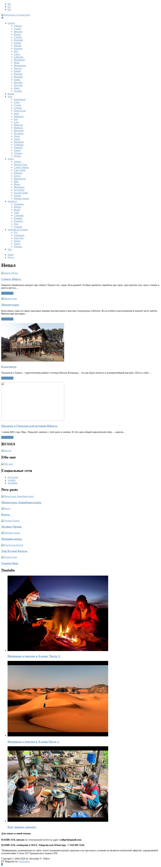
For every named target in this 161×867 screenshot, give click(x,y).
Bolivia (17, 207)
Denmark (18, 40)
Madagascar (20, 178)
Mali (16, 181)
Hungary (18, 48)
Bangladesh (19, 99)
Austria (17, 28)
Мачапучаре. (10, 304)
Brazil (17, 209)
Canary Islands (21, 167)
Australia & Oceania (18, 229)
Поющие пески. (11, 539)
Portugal (18, 74)
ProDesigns (24, 861)
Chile (16, 212)
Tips (10, 249)
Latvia (17, 54)
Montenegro (20, 65)
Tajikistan (18, 144)
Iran (16, 119)
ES (9, 6)
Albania (18, 26)
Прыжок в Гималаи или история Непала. (29, 426)
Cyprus (17, 105)
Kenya (17, 175)
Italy (16, 51)
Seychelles (19, 190)
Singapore (19, 142)
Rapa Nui (18, 238)
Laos (16, 122)
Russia (11, 93)
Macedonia (19, 59)
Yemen (17, 156)
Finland (17, 45)
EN (9, 9)
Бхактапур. (9, 366)
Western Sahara (21, 198)
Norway (18, 68)
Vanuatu (18, 246)
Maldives (18, 127)
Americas (12, 201)
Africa (11, 158)
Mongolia (18, 130)
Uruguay (18, 226)
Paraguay (18, 221)
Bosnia (17, 34)
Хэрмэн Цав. (10, 563)
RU (9, 4)
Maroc (17, 184)
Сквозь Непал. (11, 279)
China (17, 102)
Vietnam (18, 153)
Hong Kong (20, 110)
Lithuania (18, 57)
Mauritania (19, 187)
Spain (16, 88)
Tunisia (17, 195)
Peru (16, 224)
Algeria (17, 161)
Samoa (17, 241)
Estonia (17, 42)
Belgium (18, 31)
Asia (10, 96)
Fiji (15, 232)
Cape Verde (19, 170)
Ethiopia (18, 173)
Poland (17, 71)
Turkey (17, 150)
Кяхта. (5, 514)
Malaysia (18, 125)
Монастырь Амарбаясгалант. (21, 502)
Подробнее (7, 293)
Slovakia (18, 82)
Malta (16, 62)
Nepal (17, 136)
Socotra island (21, 192)
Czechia (18, 37)
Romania (18, 76)
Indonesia (18, 116)
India (16, 113)
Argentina (19, 204)
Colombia (19, 215)
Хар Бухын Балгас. (14, 551)
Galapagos (19, 235)
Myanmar (18, 133)
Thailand (18, 147)
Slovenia (18, 85)
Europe (11, 23)
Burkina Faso (20, 164)
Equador (18, 218)
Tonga (17, 243)
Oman (17, 139)
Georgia (18, 108)
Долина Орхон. (11, 526)
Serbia (17, 79)
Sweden (18, 91)
